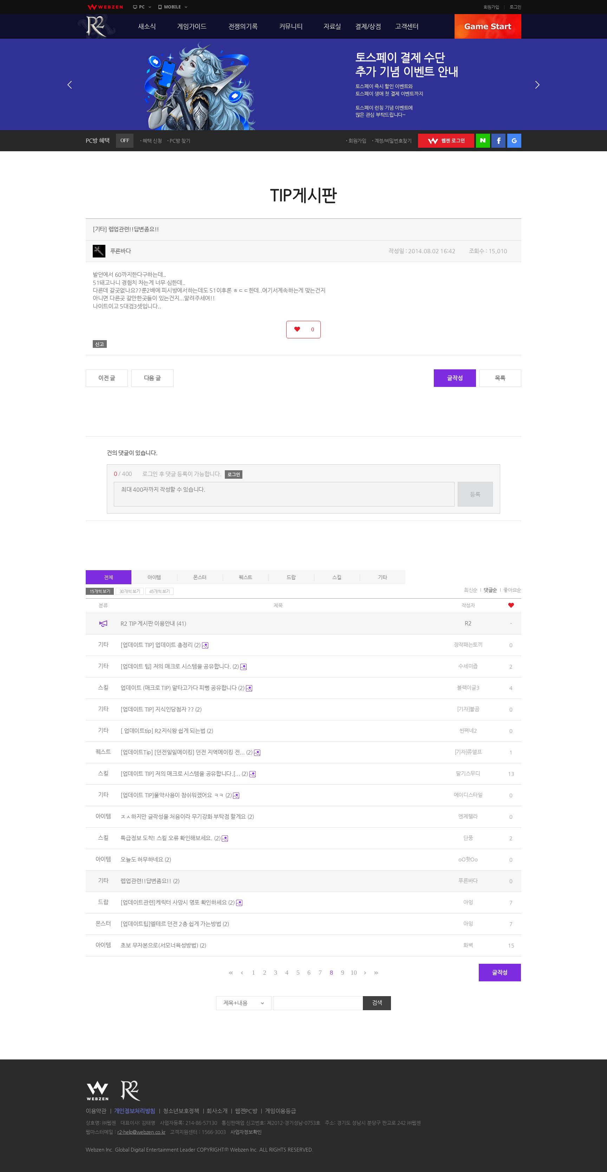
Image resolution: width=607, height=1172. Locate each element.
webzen (105, 7)
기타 (382, 577)
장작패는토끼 (468, 645)
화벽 (468, 945)
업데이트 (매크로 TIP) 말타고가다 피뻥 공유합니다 (182, 687)
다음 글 (152, 378)
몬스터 (200, 577)
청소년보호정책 (181, 1111)
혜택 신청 (152, 141)
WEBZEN (97, 1091)
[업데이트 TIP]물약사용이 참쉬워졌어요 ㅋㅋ (175, 795)
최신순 (470, 590)
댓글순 (490, 590)
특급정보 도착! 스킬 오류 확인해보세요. (170, 838)
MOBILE (172, 7)
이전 (69, 85)
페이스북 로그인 (498, 141)
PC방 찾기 (180, 141)
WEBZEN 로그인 (446, 141)
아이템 (154, 577)
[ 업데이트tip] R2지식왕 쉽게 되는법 (166, 730)
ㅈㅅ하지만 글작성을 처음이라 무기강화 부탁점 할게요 (187, 816)
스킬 (336, 577)
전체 (108, 577)
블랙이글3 (468, 687)
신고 (100, 344)
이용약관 (96, 1111)
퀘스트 (245, 577)
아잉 (468, 902)
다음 (537, 85)
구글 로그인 (514, 141)
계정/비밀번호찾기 (393, 141)
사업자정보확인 (246, 1132)
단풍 (468, 838)
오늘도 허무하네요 (145, 859)
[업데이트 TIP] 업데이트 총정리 (160, 645)
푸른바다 (120, 251)
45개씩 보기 (159, 591)
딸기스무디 (468, 773)
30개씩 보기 (129, 591)
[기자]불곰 (468, 709)
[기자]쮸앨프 (468, 752)
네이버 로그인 (483, 141)
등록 (475, 494)
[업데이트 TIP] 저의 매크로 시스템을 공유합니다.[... (184, 773)
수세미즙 (468, 666)
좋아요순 (512, 590)
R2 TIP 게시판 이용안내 (153, 623)
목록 (500, 378)
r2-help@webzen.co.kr (141, 1132)
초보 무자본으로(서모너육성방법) (163, 945)
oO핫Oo (468, 859)
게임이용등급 (280, 1111)
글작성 (455, 378)
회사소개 (217, 1111)
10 (354, 972)
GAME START (488, 26)
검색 (377, 1002)
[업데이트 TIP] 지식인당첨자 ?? (161, 709)
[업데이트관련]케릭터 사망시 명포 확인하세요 (177, 902)
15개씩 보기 (100, 591)
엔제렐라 (468, 816)
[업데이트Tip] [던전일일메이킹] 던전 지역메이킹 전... (186, 752)
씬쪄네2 (468, 730)
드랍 (291, 577)
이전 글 (106, 378)
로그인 (515, 7)
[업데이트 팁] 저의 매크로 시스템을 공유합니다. (179, 666)
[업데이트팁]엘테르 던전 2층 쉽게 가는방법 (174, 924)
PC (142, 7)
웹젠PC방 (246, 1111)
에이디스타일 (468, 795)
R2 (97, 26)
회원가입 (491, 7)
